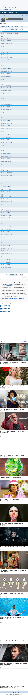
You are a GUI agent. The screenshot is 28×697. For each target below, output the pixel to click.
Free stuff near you (5, 311)
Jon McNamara (8, 285)
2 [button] (13, 29)
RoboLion (8, 207)
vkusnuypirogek (9, 269)
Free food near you (5, 308)
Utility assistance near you (6, 309)
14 (3, 46)
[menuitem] (3, 15)
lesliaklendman (9, 172)
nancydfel (8, 59)
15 (3, 131)
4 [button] (16, 29)
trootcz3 (8, 191)
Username (2, 31)
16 (3, 107)
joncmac (8, 49)
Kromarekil (8, 231)
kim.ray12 (8, 106)
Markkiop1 (8, 217)
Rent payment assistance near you (8, 306)
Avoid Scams (10, 9)
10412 (4, 34)
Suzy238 (8, 245)
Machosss (8, 177)
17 (3, 65)
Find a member (3, 26)
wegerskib (8, 82)
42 (3, 41)
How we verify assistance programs (15, 298)
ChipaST (8, 259)
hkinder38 (8, 125)
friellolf (8, 250)
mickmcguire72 (9, 120)
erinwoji (8, 92)
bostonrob (8, 158)
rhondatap (8, 101)
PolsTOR (8, 212)
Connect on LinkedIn (6, 299)
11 (3, 98)
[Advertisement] (10, 3)
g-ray (8, 240)
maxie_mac (9, 148)
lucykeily (8, 73)
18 (3, 79)
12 (3, 145)
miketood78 (9, 68)
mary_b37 (8, 54)
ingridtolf (8, 139)
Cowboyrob (9, 153)
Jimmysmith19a (9, 144)
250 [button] (20, 29)
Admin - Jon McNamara (14, 33)
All (6, 26)
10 (3, 93)
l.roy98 (8, 134)
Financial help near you (6, 305)
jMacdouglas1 (9, 40)
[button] (10, 29)
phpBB (11, 694)
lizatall (8, 115)
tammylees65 (9, 226)
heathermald (9, 87)
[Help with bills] (14, 12)
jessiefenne (8, 198)
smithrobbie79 (9, 167)
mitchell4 (8, 264)
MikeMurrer (9, 186)
